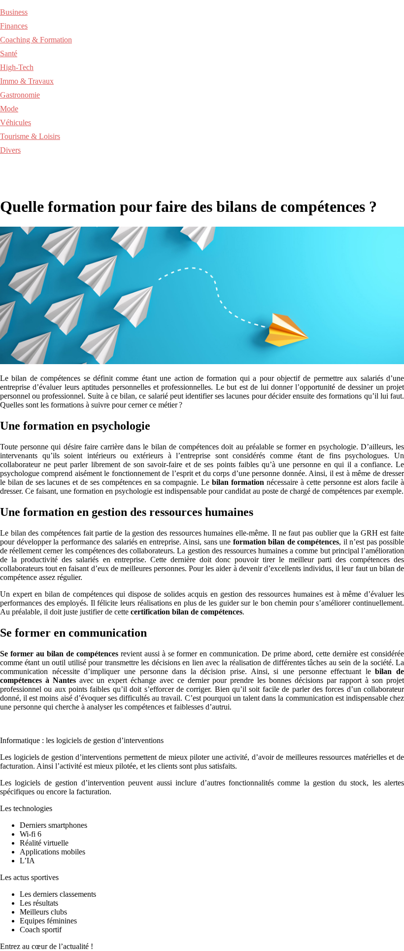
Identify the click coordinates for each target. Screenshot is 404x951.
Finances (14, 26)
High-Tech (17, 67)
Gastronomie (20, 95)
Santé (8, 53)
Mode (9, 108)
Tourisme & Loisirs (30, 136)
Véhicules (15, 122)
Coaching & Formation (36, 39)
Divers (10, 150)
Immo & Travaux (27, 81)
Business (14, 12)
